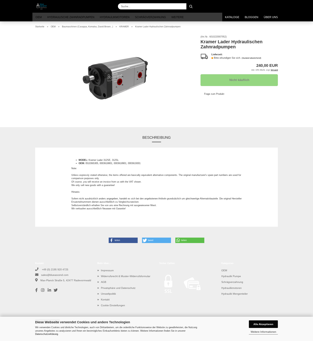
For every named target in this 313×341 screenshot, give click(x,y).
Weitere (177, 17)
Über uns (271, 17)
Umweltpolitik (108, 293)
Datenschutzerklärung (46, 334)
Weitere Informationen (263, 331)
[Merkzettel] (267, 6)
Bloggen (251, 17)
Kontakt (105, 299)
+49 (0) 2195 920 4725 (54, 269)
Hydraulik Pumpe (231, 276)
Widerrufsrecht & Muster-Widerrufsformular (125, 276)
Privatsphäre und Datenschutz (118, 287)
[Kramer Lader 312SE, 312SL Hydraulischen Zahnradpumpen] (115, 76)
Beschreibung (156, 137)
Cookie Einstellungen (113, 305)
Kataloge (232, 17)
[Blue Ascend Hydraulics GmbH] (42, 6)
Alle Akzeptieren (263, 324)
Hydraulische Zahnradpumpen (70, 17)
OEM (39, 17)
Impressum (107, 270)
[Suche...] (190, 6)
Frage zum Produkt (214, 94)
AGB (103, 282)
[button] (248, 6)
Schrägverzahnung (150, 17)
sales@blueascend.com (54, 274)
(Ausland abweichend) (251, 58)
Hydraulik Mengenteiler (234, 293)
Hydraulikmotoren (115, 17)
